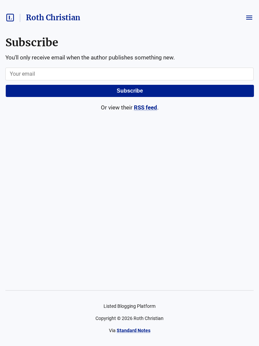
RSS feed (145, 107)
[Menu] (249, 18)
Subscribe (130, 91)
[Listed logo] (10, 17)
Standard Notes (133, 330)
